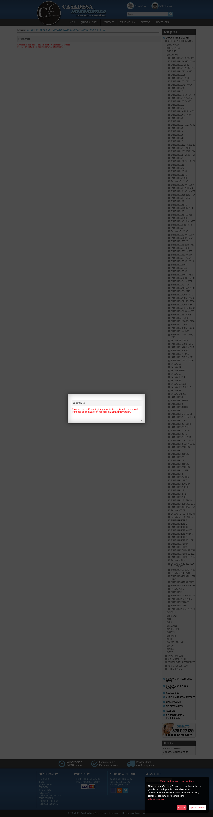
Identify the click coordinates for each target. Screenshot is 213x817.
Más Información (156, 799)
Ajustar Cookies (197, 807)
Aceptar (181, 807)
